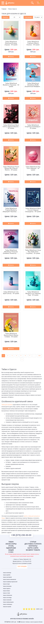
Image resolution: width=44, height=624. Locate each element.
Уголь (11, 546)
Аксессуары (11, 544)
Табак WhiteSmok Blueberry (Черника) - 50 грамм (11, 85)
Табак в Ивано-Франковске (9, 579)
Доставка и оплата (33, 544)
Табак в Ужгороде (7, 597)
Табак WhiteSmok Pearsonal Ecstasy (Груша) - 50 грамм (11, 43)
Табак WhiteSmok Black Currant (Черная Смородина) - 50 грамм (33, 210)
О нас (11, 552)
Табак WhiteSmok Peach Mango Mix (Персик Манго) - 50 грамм (11, 168)
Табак (11, 542)
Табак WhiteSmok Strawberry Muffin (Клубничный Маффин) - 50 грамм (33, 85)
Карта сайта (33, 548)
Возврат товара (33, 550)
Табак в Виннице (7, 572)
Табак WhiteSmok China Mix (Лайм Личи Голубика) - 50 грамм (33, 251)
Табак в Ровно (6, 590)
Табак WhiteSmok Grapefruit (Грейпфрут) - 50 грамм (33, 126)
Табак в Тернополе (7, 595)
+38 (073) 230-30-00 (21, 535)
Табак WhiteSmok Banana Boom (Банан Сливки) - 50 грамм (11, 335)
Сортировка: (28, 17)
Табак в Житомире (7, 577)
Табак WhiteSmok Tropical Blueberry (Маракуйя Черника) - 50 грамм (11, 210)
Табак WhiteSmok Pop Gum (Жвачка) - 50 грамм (33, 168)
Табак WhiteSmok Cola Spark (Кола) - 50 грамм (11, 292)
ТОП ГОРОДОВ (22, 566)
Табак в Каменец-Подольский (10, 581)
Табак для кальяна (7, 404)
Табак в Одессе (6, 588)
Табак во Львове (7, 606)
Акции (11, 550)
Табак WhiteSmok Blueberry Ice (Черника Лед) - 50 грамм (33, 293)
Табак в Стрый (6, 593)
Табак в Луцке (6, 584)
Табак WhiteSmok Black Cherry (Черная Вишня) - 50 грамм (11, 126)
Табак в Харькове (7, 599)
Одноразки (11, 548)
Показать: (5, 17)
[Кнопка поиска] (32, 2)
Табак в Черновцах (7, 604)
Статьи (33, 542)
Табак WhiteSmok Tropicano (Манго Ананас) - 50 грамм (33, 43)
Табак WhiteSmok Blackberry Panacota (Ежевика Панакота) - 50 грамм (11, 251)
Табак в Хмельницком (8, 602)
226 (39, 355)
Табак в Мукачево (7, 586)
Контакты (33, 546)
